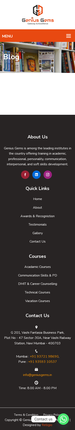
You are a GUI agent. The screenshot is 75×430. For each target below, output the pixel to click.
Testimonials (38, 224)
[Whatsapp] (63, 419)
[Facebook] (25, 174)
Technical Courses (37, 292)
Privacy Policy (52, 415)
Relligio (47, 425)
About (37, 207)
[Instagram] (48, 174)
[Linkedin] (36, 174)
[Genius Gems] (37, 14)
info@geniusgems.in (37, 375)
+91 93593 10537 (42, 361)
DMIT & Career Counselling (37, 284)
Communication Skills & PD (37, 275)
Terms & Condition (26, 415)
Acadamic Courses (37, 267)
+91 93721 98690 (44, 356)
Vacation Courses (37, 301)
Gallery (37, 233)
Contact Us (38, 241)
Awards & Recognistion (37, 216)
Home (37, 199)
